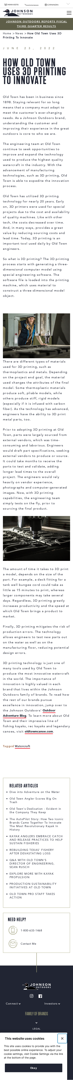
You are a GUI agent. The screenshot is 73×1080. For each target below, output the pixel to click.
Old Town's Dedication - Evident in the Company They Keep (35, 810)
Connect (12, 1003)
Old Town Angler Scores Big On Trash (33, 800)
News (19, 33)
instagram (29, 995)
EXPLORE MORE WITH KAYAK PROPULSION (32, 875)
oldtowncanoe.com (39, 731)
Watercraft (22, 746)
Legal (37, 1028)
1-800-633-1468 (31, 930)
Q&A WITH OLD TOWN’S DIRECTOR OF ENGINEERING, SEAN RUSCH (32, 863)
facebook (38, 995)
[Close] (62, 1038)
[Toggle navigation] (69, 13)
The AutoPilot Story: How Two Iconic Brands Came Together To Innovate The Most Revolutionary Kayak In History (36, 824)
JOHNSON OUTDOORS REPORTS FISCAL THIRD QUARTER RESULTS (36, 24)
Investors (51, 1003)
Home (7, 33)
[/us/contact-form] (13, 943)
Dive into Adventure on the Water (35, 792)
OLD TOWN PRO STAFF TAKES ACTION (32, 895)
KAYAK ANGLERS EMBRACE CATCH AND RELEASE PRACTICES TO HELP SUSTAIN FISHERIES (36, 839)
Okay (33, 1067)
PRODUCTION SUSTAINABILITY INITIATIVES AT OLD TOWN (33, 885)
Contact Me (28, 943)
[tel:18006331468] (13, 930)
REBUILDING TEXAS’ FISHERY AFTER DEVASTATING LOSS (32, 851)
